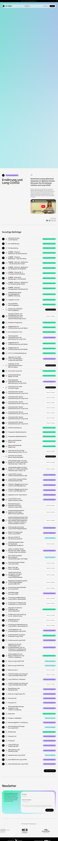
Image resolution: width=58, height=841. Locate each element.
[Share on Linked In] (49, 220)
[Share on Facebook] (52, 220)
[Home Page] (7, 6)
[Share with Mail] (47, 220)
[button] (56, 1)
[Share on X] (55, 220)
